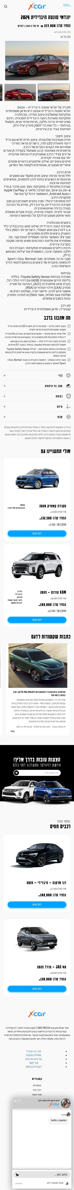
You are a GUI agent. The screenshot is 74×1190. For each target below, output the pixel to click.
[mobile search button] (5, 6)
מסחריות (37, 1085)
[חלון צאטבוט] (41, 1143)
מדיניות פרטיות (33, 1059)
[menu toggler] (67, 5)
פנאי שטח (37, 1094)
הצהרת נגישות (33, 1066)
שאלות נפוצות (33, 1055)
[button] (15, 1100)
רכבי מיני (37, 1089)
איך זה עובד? (33, 1051)
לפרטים (37, 533)
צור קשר (33, 1063)
